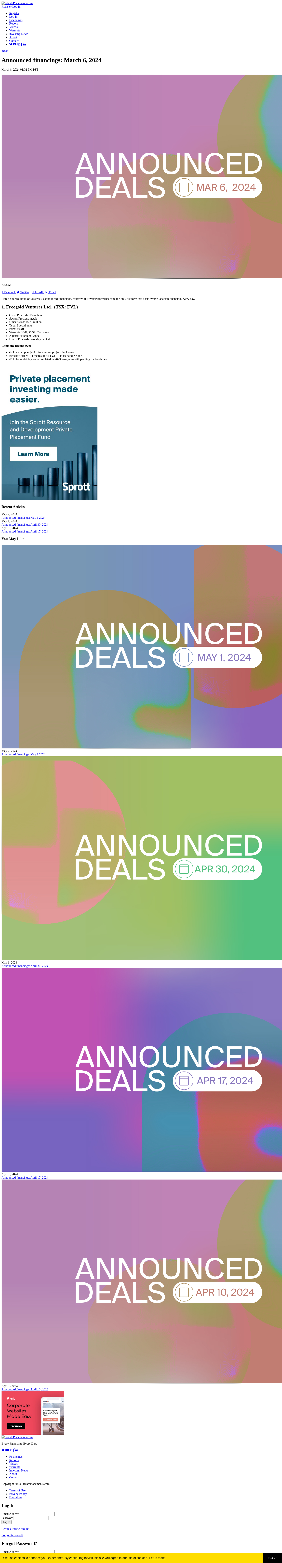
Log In (16, 6)
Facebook (10, 292)
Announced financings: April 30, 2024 (25, 524)
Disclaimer (15, 1497)
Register (7, 6)
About (13, 37)
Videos (13, 27)
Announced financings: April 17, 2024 (25, 531)
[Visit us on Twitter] (10, 44)
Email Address (10, 1513)
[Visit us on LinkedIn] (24, 44)
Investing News (18, 33)
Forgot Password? (12, 1535)
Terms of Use (17, 1490)
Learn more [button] (157, 1558)
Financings (15, 20)
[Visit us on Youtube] (14, 44)
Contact (14, 40)
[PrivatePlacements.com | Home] (17, 3)
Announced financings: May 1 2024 (23, 517)
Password (7, 1517)
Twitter (24, 292)
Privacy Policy (18, 1493)
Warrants (14, 30)
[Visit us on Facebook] (21, 44)
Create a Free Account (15, 1528)
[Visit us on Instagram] (18, 44)
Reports (14, 23)
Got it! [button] (272, 1558)
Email (52, 292)
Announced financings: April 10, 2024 (25, 1389)
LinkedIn (38, 292)
